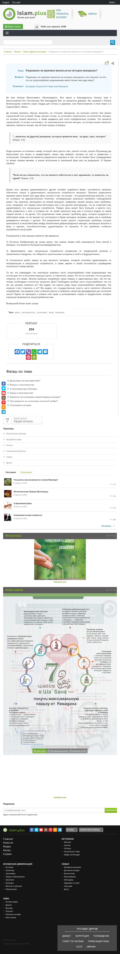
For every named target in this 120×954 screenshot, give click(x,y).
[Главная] (26, 14)
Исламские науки (13, 439)
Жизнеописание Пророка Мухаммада (31, 492)
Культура (10, 883)
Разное (9, 445)
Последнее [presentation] (11, 472)
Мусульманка (70, 877)
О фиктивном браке (23, 503)
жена (51, 312)
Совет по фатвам (73, 941)
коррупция (82, 936)
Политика (10, 870)
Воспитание (69, 873)
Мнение (67, 842)
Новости (8, 842)
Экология (10, 880)
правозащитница (98, 941)
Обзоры (67, 848)
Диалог (9, 905)
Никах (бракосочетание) (34, 52)
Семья (9, 457)
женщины (59, 312)
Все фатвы (106, 526)
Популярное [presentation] (26, 472)
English (5, 2)
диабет (66, 936)
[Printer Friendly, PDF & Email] (107, 63)
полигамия (42, 312)
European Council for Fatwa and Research (47, 86)
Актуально (68, 839)
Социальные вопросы (16, 451)
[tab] (11, 472)
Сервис (7, 854)
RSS (27, 943)
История (9, 867)
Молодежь (68, 880)
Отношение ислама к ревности (28, 515)
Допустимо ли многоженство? (25, 380)
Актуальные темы (72, 852)
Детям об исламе (71, 870)
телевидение (101, 936)
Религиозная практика (16, 434)
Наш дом (68, 886)
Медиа (7, 846)
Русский (16, 2)
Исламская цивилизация (17, 864)
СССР (79, 946)
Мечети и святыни (14, 886)
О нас (70, 830)
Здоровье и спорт (72, 883)
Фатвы (17, 52)
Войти (112, 2)
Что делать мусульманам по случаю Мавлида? (36, 480)
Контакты (18, 943)
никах (17, 312)
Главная (8, 52)
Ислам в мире (12, 902)
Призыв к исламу (13, 914)
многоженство (28, 312)
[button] (13, 26)
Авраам (91, 946)
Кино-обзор (11, 917)
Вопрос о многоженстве (22, 384)
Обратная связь (89, 830)
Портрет (9, 911)
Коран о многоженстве (21, 393)
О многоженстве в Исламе (23, 389)
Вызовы (9, 908)
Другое (9, 463)
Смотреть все (60, 582)
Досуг (66, 889)
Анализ (67, 845)
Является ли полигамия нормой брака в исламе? (35, 397)
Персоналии (11, 889)
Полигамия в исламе (20, 405)
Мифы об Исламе (72, 855)
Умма (6, 898)
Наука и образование (15, 877)
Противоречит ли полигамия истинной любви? (34, 401)
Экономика (10, 873)
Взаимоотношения (72, 867)
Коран (92, 14)
